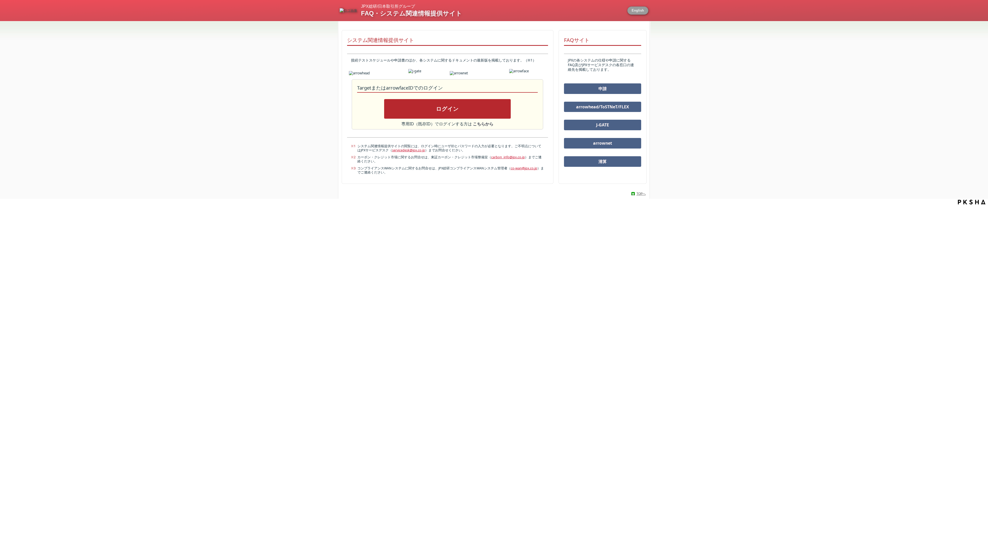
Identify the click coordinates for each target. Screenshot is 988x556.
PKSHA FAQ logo (971, 202)
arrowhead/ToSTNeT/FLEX (602, 107)
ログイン (447, 109)
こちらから (483, 124)
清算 (602, 161)
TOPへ (641, 194)
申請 (602, 88)
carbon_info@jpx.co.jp (508, 157)
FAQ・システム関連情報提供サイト (411, 13)
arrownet (602, 143)
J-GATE (602, 125)
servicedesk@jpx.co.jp (408, 150)
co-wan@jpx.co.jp (524, 168)
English (638, 10)
